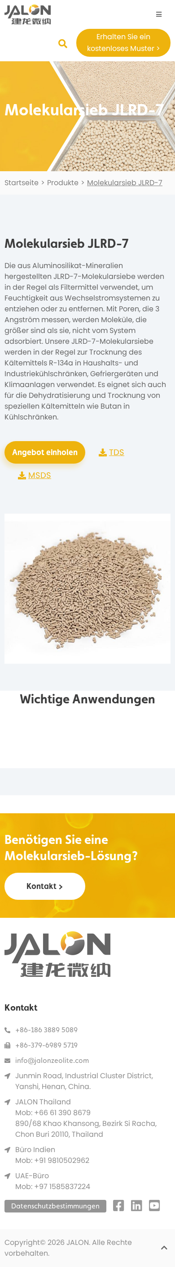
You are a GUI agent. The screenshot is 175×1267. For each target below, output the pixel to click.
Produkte (63, 183)
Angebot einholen (45, 452)
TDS (116, 452)
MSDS (39, 475)
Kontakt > (44, 886)
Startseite (21, 183)
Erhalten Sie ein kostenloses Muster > (123, 43)
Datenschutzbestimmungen (55, 1206)
